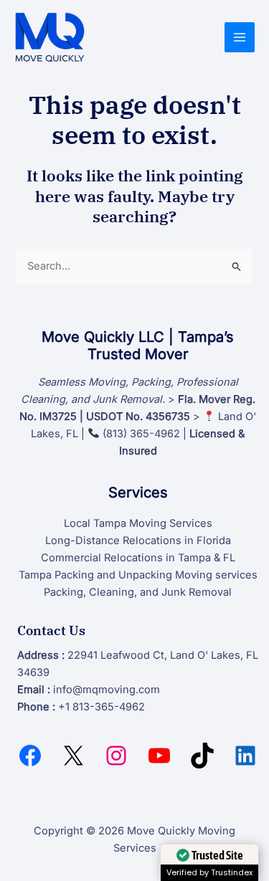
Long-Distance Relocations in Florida (138, 540)
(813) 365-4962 (141, 433)
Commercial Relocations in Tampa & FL (138, 557)
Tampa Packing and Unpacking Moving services (138, 574)
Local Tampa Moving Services (138, 523)
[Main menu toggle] (240, 37)
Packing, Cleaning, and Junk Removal (138, 592)
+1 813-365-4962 (101, 706)
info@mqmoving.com (106, 689)
